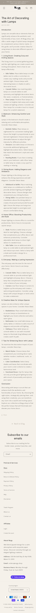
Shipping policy (29, 607)
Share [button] (5, 415)
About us (7, 512)
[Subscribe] (30, 454)
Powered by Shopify (17, 604)
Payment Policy (9, 481)
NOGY (9, 604)
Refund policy (28, 604)
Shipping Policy (9, 472)
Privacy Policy (8, 486)
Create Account (9, 533)
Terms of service (9, 490)
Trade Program (8, 507)
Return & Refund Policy (11, 477)
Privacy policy (8, 607)
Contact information (19, 610)
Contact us (7, 516)
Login (5, 529)
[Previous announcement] (4, 2)
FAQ (5, 494)
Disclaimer (7, 499)
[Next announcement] (32, 2)
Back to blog (19, 424)
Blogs (5, 468)
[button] (4, 8)
